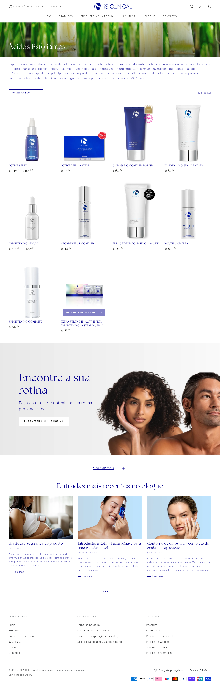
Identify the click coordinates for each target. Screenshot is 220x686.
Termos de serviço (157, 647)
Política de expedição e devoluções (99, 636)
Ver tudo (110, 591)
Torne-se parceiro (88, 625)
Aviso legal (153, 630)
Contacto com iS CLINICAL (94, 630)
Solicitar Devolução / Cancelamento (100, 641)
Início (12, 625)
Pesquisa (151, 625)
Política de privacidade (160, 636)
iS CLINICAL (16, 641)
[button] (191, 6)
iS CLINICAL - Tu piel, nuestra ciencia (35, 670)
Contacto (14, 652)
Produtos (14, 630)
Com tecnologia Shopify (20, 675)
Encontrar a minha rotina (43, 421)
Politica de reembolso (159, 652)
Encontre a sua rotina (22, 636)
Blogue (13, 647)
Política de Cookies (158, 641)
